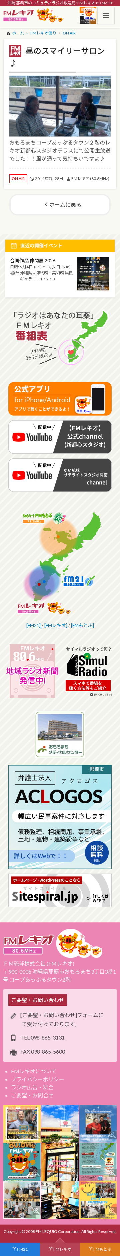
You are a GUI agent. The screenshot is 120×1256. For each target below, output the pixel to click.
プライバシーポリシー (37, 1079)
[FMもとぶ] (82, 625)
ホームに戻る (65, 204)
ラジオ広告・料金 (32, 1087)
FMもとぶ (102, 1249)
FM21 (22, 1249)
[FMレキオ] (55, 625)
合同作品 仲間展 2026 (32, 260)
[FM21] (33, 625)
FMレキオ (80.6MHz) (90, 178)
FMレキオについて (34, 1071)
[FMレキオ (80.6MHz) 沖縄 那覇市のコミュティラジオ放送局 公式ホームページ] (34, 15)
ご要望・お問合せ (32, 1095)
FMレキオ (62, 1249)
